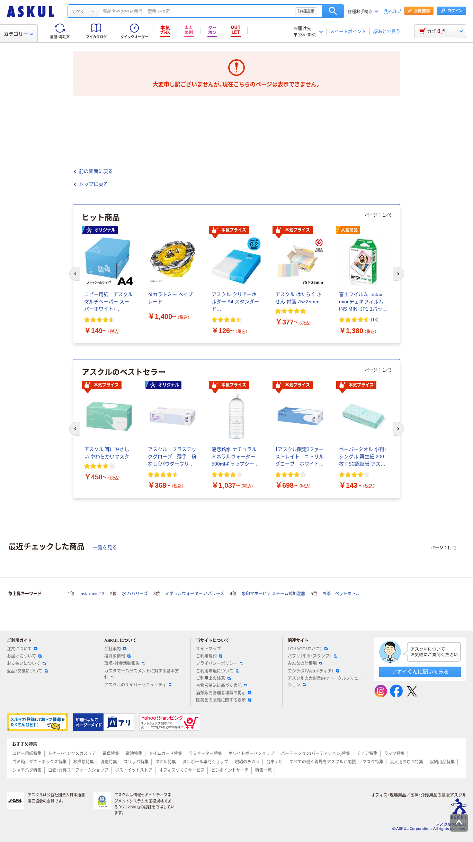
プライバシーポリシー (217, 663)
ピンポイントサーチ (230, 770)
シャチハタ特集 (27, 770)
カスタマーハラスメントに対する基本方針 (141, 674)
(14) (374, 319)
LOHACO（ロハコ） (305, 648)
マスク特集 (373, 761)
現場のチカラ (247, 761)
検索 (333, 11)
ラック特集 (394, 753)
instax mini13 (92, 593)
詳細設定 (306, 11)
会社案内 (112, 648)
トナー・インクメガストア (72, 753)
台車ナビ (274, 761)
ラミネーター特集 (205, 753)
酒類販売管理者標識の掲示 (221, 693)
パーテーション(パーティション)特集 (315, 753)
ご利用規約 (206, 656)
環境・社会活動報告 (122, 663)
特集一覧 (263, 770)
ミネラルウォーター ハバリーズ (194, 593)
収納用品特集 (442, 761)
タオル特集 (165, 761)
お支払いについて (23, 663)
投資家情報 (114, 656)
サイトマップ (208, 648)
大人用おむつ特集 (406, 761)
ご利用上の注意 (210, 678)
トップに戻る (93, 184)
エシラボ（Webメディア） (311, 671)
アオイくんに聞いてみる (420, 672)
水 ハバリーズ (135, 593)
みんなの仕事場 (302, 663)
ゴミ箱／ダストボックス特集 (39, 761)
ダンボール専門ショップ (205, 761)
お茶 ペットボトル (341, 593)
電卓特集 (110, 753)
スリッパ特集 (136, 761)
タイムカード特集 (165, 753)
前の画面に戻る (96, 171)
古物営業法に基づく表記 (219, 685)
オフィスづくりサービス (182, 770)
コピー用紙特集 (27, 753)
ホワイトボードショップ (251, 753)
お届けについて (21, 656)
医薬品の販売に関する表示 (221, 700)
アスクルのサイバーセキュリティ (135, 685)
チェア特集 (367, 753)
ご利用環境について (214, 671)
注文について (19, 648)
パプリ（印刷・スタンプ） (309, 656)
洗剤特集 (108, 761)
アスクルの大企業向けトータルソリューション (325, 681)
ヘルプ (395, 11)
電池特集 (134, 753)
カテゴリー (16, 34)
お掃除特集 (83, 761)
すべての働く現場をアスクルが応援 (322, 761)
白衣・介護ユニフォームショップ (78, 770)
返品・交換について (24, 671)
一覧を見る (105, 547)
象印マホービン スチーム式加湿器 (273, 593)
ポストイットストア (133, 770)
